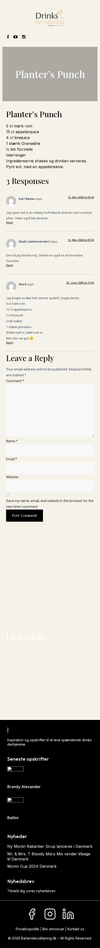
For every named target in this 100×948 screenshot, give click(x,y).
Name (12, 441)
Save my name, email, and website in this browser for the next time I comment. (49, 504)
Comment (15, 381)
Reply (9, 222)
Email (11, 459)
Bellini (12, 817)
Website (12, 477)
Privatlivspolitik (27, 929)
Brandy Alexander (24, 786)
